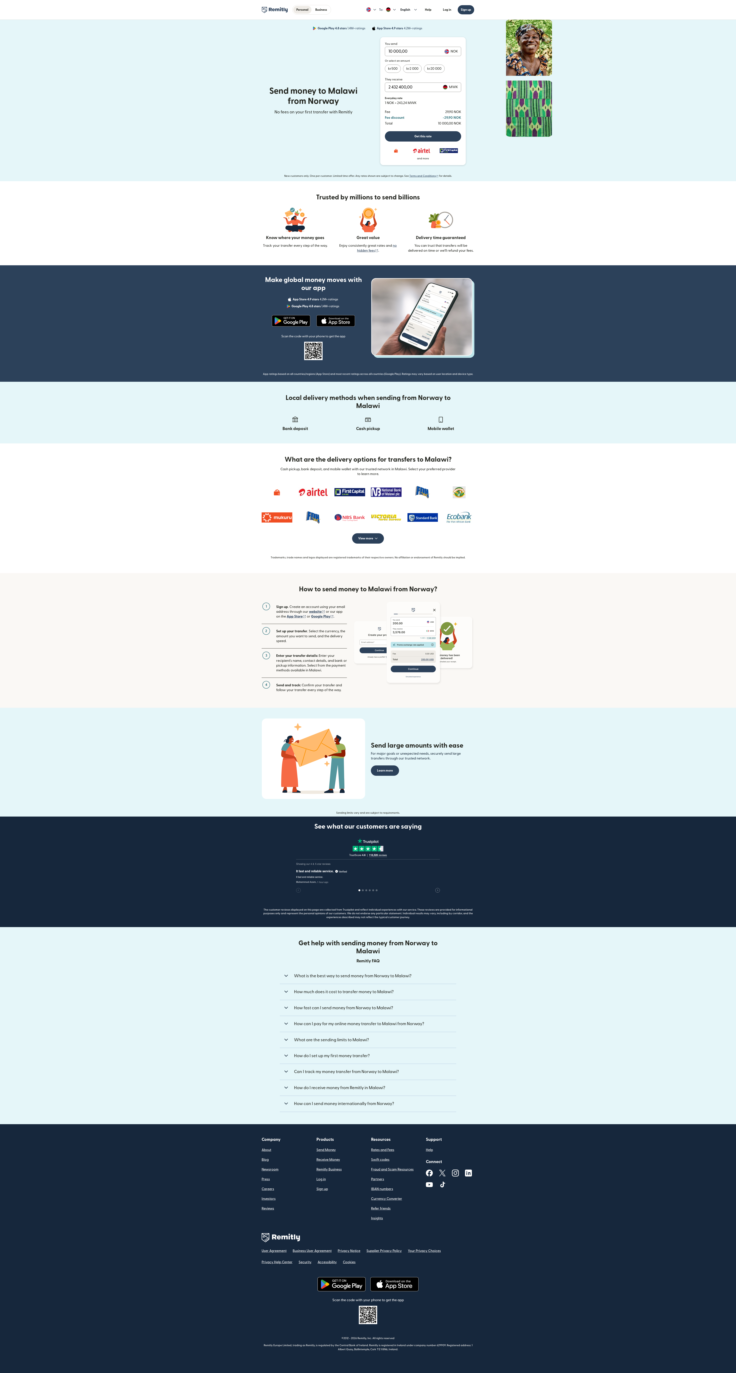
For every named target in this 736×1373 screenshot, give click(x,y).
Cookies (349, 1262)
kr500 (393, 68)
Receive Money (328, 1159)
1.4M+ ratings (342, 29)
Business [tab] (321, 9)
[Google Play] (291, 321)
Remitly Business (329, 1169)
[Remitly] (275, 10)
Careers (268, 1189)
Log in (447, 9)
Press (266, 1179)
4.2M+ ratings (400, 29)
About (266, 1150)
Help (428, 9)
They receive (393, 79)
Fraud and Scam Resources (392, 1169)
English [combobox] (405, 9)
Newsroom (270, 1169)
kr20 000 (434, 68)
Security (305, 1262)
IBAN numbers (382, 1189)
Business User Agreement (312, 1251)
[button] (371, 9)
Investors (269, 1198)
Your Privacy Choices (424, 1251)
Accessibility (327, 1262)
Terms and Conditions (424, 176)
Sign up (466, 9)
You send (391, 43)
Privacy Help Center (277, 1262)
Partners (377, 1179)
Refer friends (381, 1208)
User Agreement (274, 1251)
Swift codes (380, 1159)
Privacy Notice (349, 1251)
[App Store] (335, 321)
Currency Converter (386, 1198)
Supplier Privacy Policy (384, 1251)
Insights (377, 1218)
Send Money (326, 1150)
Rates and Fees (382, 1150)
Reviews (268, 1208)
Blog (265, 1159)
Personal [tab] (302, 9)
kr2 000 (412, 68)
